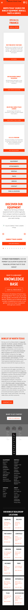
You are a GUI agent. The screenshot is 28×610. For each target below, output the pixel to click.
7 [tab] (16, 248)
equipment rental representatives (16, 356)
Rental (4, 495)
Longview (15, 343)
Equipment (6, 460)
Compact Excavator (20, 383)
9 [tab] (20, 248)
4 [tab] (9, 248)
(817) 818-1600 (18, 603)
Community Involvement (17, 500)
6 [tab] (14, 248)
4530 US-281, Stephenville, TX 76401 (18, 583)
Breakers (16, 475)
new (23, 371)
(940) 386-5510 (18, 527)
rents (14, 369)
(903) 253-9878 (7, 601)
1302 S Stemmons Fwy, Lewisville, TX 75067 (18, 538)
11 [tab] (24, 248)
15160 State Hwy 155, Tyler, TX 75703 (7, 597)
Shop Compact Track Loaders (14, 120)
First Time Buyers (5, 462)
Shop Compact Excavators (14, 89)
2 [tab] (5, 248)
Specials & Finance (16, 497)
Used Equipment (7, 481)
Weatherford (19, 345)
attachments (23, 372)
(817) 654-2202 (7, 542)
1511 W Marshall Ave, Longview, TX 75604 (7, 553)
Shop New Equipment (14, 150)
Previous (3, 234)
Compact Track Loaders (17, 465)
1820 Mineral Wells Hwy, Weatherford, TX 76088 (18, 598)
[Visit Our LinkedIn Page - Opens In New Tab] (20, 428)
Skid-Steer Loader (10, 383)
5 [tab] (12, 248)
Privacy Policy (17, 502)
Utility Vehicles (6, 473)
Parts (4, 491)
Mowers (5, 477)
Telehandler (20, 384)
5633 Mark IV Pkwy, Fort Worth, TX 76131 (8, 538)
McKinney (20, 343)
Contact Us (16, 489)
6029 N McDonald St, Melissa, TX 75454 (7, 568)
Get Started (14, 59)
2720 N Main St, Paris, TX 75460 (18, 567)
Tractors (5, 471)
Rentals (16, 460)
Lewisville (3, 343)
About (16, 488)
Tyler (14, 345)
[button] (24, 2)
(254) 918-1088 (18, 587)
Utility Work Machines (5, 475)
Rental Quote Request (17, 483)
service (8, 352)
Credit (4, 496)
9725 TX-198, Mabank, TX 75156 (18, 553)
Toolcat (8, 386)
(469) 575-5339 (7, 527)
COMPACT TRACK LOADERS (14, 239)
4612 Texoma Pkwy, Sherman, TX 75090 (7, 583)
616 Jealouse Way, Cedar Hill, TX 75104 (7, 524)
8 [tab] (18, 248)
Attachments (6, 479)
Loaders (5, 464)
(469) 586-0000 (18, 543)
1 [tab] (3, 248)
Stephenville (9, 345)
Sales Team (16, 495)
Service (4, 489)
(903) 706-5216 (18, 570)
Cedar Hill (22, 342)
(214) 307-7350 (7, 573)
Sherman (3, 345)
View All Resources (14, 290)
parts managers (14, 357)
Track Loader (4, 384)
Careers (16, 493)
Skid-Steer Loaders (16, 462)
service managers (5, 357)
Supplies (5, 493)
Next (24, 234)
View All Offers (14, 27)
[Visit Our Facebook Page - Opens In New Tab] (8, 428)
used (2, 372)
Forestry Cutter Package (17, 477)
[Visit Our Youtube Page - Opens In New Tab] (14, 428)
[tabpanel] (14, 234)
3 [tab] (7, 248)
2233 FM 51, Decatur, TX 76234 (17, 524)
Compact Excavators (5, 467)
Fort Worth (9, 343)
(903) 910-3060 (18, 557)
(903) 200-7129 (7, 587)
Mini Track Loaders (16, 468)
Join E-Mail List (17, 491)
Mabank (3, 347)
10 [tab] (22, 248)
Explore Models (14, 243)
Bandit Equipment (16, 480)
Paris (25, 343)
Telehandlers (6, 469)
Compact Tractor (12, 384)
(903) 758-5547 (7, 557)
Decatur (10, 347)
